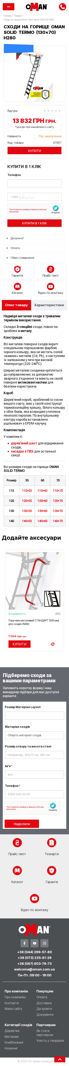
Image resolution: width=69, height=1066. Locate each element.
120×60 (42, 501)
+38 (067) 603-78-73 (34, 964)
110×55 (27, 490)
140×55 (27, 521)
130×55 (27, 511)
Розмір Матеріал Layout (23, 707)
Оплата (41, 997)
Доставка (44, 1003)
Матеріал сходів (17, 727)
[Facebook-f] (25, 943)
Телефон (14, 175)
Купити (34, 151)
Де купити (44, 1009)
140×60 (42, 521)
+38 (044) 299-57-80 (34, 952)
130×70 (58, 511)
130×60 (42, 511)
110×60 (42, 490)
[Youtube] (34, 943)
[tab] (16, 305)
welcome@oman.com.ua (34, 969)
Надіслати (22, 824)
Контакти (12, 1003)
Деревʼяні (12, 1031)
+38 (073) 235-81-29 (35, 958)
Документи (45, 1014)
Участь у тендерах (50, 1040)
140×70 (58, 521)
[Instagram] (44, 943)
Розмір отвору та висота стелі (28, 746)
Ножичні (11, 1048)
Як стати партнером (44, 1033)
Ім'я (8, 766)
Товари (17, 15)
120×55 (27, 501)
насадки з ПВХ (22, 451)
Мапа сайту (13, 1009)
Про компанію (15, 997)
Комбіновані (14, 1042)
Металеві (12, 1037)
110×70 (58, 490)
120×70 (58, 501)
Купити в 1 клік (34, 223)
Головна (8, 15)
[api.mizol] (34, 74)
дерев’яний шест (24, 443)
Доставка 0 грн (19, 40)
